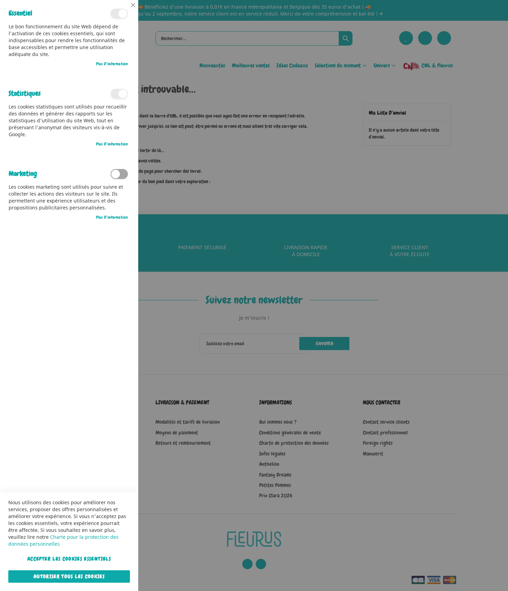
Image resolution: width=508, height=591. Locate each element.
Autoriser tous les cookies (69, 576)
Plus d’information (112, 64)
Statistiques (119, 94)
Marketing (119, 174)
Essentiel (119, 14)
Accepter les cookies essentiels (69, 558)
